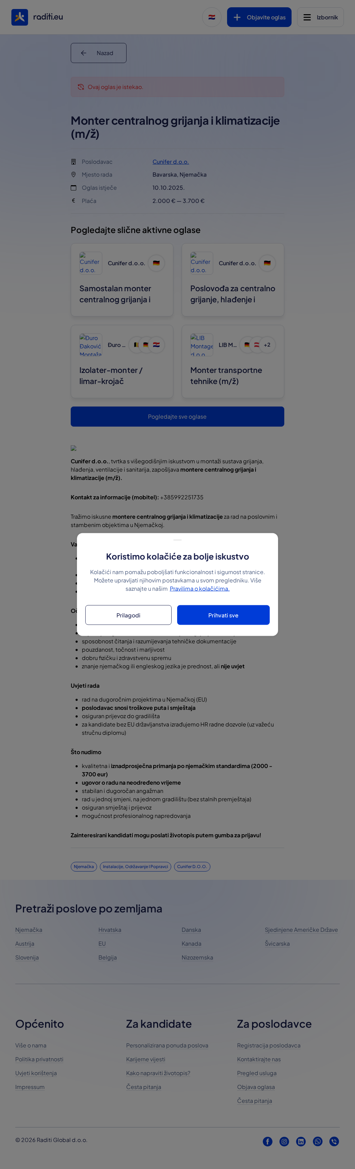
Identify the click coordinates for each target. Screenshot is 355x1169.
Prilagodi (128, 614)
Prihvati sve (223, 614)
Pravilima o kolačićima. (200, 588)
